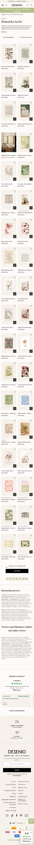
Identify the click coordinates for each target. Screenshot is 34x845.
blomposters (14, 599)
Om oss (14, 781)
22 (23, 579)
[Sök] (6, 5)
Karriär (14, 793)
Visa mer (17, 571)
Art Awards (13, 807)
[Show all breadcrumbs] (3, 14)
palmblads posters (17, 645)
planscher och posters (8, 596)
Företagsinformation (10, 790)
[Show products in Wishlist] (27, 5)
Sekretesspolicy (17, 775)
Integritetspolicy (23, 796)
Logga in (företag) (10, 810)
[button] (27, 837)
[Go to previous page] (7, 578)
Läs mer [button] (4, 32)
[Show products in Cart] (31, 5)
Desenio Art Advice (23, 781)
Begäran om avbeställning (22, 800)
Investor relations (11, 784)
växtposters (4, 599)
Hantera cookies (23, 804)
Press (14, 787)
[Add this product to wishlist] (14, 45)
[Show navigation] (3, 5)
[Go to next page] (26, 578)
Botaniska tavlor (18, 14)
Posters (9, 14)
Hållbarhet (13, 796)
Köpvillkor (21, 790)
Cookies (20, 793)
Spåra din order (22, 787)
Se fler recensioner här (17, 710)
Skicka (17, 770)
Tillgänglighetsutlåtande (9, 799)
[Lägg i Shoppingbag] (14, 61)
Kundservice (21, 784)
